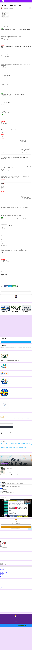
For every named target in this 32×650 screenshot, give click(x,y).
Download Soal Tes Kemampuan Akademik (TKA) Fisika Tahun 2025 (5, 312)
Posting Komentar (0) (16, 341)
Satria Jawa (1, 574)
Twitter (10, 286)
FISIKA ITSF (2, 444)
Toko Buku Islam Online (3, 576)
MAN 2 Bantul (2, 573)
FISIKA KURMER (12, 444)
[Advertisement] (16, 636)
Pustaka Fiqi (27, 418)
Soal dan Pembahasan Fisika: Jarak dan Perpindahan (12, 474)
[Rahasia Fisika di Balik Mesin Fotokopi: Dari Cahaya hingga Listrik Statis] (2, 472)
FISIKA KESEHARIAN (6, 444)
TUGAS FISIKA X (22, 450)
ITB (0, 584)
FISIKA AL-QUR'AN (3, 443)
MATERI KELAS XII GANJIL (17, 283)
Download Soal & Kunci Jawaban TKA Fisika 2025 (25, 311)
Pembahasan (3, 35)
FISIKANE (25, 447)
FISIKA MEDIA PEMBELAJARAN (18, 444)
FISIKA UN (21, 447)
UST (0, 588)
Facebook (6, 286)
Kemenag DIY (2, 569)
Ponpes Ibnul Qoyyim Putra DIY (4, 572)
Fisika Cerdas (21, 410)
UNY (1, 582)
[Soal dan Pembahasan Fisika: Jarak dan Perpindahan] (2, 475)
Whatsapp (14, 286)
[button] (31, 1)
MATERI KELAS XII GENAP (11, 450)
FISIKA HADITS (28, 443)
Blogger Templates (14, 625)
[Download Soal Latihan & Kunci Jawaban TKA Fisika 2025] (2, 468)
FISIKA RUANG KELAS (3, 447)
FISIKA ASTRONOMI (17, 443)
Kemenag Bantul (2, 570)
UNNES (1, 581)
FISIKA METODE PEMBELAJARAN (27, 444)
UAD (1, 587)
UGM (1, 583)
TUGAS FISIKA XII (27, 450)
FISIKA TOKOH (17, 447)
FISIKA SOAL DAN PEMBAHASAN (8, 283)
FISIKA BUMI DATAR (23, 443)
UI (0, 586)
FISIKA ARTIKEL (12, 443)
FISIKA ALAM (7, 443)
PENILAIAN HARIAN (17, 450)
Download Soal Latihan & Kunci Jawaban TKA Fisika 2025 (16, 311)
